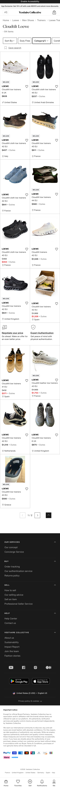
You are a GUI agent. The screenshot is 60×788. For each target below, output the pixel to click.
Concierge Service (14, 551)
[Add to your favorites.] (26, 86)
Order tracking (12, 566)
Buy (6, 561)
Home (6, 20)
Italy (53, 773)
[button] (54, 12)
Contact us (10, 623)
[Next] (37, 515)
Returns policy (12, 575)
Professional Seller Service (18, 603)
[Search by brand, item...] (6, 12)
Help (7, 613)
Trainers (41, 20)
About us (9, 637)
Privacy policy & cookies (28, 701)
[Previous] (22, 515)
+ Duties (41, 96)
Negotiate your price (12, 333)
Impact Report (11, 646)
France (7, 773)
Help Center (10, 618)
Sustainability (11, 642)
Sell (7, 585)
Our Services (12, 542)
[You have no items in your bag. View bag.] (54, 12)
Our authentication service (18, 571)
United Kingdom (18, 773)
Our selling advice (13, 594)
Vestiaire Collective (16, 632)
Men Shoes (28, 20)
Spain (48, 773)
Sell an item (10, 599)
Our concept (11, 547)
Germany (40, 773)
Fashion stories (12, 655)
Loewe (15, 20)
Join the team (11, 651)
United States (30, 773)
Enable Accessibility (30, 1)
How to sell (10, 590)
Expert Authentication (42, 333)
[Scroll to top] (48, 515)
